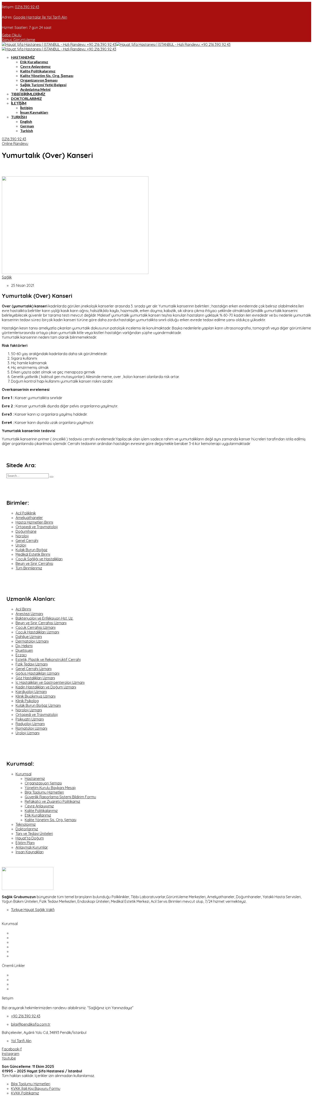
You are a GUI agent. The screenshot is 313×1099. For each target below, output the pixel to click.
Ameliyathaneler (29, 517)
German (27, 126)
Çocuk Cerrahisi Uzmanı (35, 627)
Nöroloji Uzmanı (29, 710)
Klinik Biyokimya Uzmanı (35, 696)
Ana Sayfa (20, 933)
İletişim (18, 103)
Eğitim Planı (25, 842)
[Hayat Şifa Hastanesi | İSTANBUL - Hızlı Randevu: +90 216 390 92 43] (59, 44)
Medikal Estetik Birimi (33, 554)
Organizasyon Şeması (39, 80)
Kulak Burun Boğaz (31, 549)
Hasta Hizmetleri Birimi (34, 522)
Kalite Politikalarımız (37, 71)
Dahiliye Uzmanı (29, 636)
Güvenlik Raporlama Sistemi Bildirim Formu (60, 797)
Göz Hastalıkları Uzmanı (35, 678)
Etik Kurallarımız (34, 62)
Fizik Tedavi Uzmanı (32, 664)
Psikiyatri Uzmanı (30, 719)
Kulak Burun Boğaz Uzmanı (38, 705)
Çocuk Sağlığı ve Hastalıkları (39, 559)
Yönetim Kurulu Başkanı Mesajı (50, 787)
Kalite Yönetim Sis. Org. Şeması (46, 75)
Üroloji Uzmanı (27, 733)
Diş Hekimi (24, 645)
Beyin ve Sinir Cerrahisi (34, 563)
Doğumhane (26, 531)
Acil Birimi (23, 609)
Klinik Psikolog (27, 701)
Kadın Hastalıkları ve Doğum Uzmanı (46, 687)
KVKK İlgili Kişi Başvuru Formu (35, 1088)
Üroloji (21, 545)
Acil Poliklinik (26, 513)
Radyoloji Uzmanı (30, 723)
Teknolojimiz (26, 824)
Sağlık (7, 277)
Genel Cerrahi (27, 540)
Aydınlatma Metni (35, 89)
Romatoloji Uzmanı (31, 728)
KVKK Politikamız (25, 1093)
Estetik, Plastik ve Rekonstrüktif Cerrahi (48, 659)
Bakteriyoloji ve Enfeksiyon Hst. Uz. (44, 618)
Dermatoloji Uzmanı (32, 641)
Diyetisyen (24, 650)
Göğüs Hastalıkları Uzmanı (37, 673)
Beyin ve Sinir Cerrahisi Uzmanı (41, 623)
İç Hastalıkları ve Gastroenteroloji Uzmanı (50, 682)
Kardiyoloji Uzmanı (31, 691)
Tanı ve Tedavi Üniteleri (34, 833)
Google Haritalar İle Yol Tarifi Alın (40, 17)
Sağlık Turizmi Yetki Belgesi (43, 85)
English (26, 121)
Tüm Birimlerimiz (29, 568)
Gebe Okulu (11, 35)
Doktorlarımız (26, 98)
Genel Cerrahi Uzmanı (34, 668)
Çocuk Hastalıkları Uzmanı (37, 632)
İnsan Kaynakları (34, 112)
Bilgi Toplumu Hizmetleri (44, 792)
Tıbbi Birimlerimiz (28, 94)
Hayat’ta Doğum (30, 838)
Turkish (19, 117)
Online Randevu (15, 143)
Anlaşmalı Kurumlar (32, 847)
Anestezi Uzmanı (29, 613)
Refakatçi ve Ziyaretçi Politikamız (52, 801)
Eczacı (21, 655)
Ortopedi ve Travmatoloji (37, 527)
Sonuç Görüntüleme (18, 39)
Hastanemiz (23, 57)
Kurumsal (23, 774)
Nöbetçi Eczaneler (26, 975)
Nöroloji (22, 536)
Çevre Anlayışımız (35, 66)
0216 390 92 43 (27, 7)
